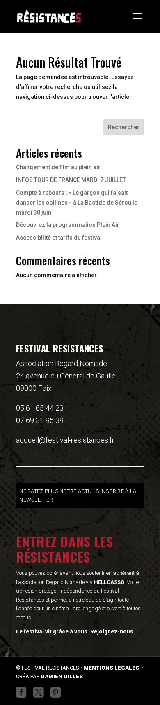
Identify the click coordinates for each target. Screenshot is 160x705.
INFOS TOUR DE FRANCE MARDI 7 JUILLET (71, 180)
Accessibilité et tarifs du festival (59, 237)
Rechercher (123, 127)
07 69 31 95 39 (40, 420)
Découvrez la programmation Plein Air (67, 225)
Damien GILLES (62, 676)
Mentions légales (112, 668)
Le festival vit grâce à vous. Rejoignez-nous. (75, 631)
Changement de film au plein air (58, 167)
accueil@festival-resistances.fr (65, 440)
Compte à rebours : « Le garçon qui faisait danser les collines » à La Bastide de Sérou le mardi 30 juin (76, 202)
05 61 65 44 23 (40, 408)
